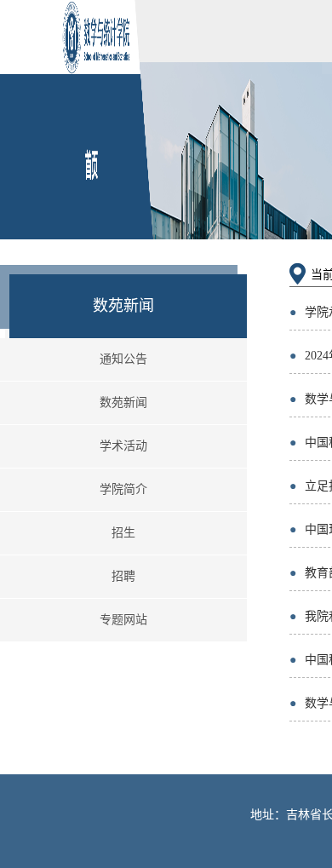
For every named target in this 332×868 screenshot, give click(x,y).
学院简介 (123, 489)
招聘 (123, 576)
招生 (123, 532)
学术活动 (123, 446)
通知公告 (123, 359)
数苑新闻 (123, 402)
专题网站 (123, 619)
